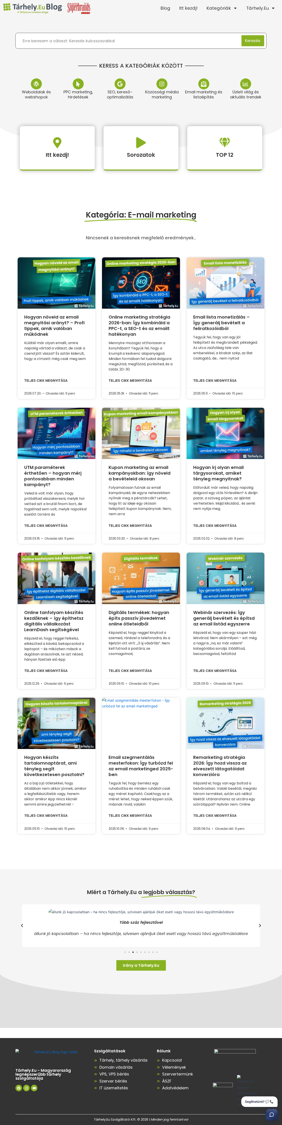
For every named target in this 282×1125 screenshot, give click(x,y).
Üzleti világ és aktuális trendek (245, 94)
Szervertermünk (177, 1074)
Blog (165, 8)
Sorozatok (141, 155)
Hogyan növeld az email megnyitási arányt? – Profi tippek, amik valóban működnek (54, 325)
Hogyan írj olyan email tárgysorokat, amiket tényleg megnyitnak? (218, 473)
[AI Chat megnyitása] (272, 1115)
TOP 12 (224, 155)
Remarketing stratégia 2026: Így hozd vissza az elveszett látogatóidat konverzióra (220, 766)
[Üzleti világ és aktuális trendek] (245, 83)
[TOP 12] (224, 142)
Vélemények (174, 1067)
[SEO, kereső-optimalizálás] (120, 83)
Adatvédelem (175, 1088)
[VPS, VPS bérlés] (95, 1074)
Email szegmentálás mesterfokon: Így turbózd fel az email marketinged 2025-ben (141, 766)
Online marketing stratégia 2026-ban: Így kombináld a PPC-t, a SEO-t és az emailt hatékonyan (139, 325)
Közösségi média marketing (162, 94)
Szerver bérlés (113, 1081)
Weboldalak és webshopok (36, 94)
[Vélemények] (158, 1067)
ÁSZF (166, 1081)
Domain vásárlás (116, 1067)
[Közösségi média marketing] (161, 83)
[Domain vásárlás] (95, 1067)
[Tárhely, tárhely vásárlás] (95, 1060)
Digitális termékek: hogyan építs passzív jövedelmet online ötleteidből (139, 618)
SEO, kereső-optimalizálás (120, 94)
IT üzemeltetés (113, 1088)
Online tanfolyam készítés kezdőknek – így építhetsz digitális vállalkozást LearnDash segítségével (53, 621)
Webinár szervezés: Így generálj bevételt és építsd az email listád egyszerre (224, 618)
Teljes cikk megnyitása (46, 380)
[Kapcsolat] (158, 1060)
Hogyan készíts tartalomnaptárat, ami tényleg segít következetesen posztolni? (54, 766)
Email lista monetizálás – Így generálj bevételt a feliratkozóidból (221, 323)
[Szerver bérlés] (95, 1081)
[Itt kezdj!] (57, 142)
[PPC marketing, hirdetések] (78, 83)
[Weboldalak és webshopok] (36, 83)
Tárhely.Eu (257, 8)
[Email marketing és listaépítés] (203, 83)
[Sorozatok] (141, 142)
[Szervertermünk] (158, 1074)
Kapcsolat (172, 1060)
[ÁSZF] (158, 1081)
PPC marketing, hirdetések (78, 94)
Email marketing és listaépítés (203, 94)
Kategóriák (218, 8)
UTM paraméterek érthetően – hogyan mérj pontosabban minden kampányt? (53, 476)
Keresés (252, 40)
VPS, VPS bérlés (114, 1074)
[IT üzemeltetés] (95, 1088)
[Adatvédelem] (158, 1088)
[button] (22, 925)
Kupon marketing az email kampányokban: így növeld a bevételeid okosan (140, 473)
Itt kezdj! (188, 8)
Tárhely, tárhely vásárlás (123, 1060)
